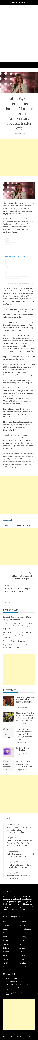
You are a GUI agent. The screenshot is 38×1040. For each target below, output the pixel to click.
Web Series (7, 967)
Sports (5, 955)
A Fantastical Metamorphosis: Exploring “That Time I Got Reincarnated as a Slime (19, 843)
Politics (6, 948)
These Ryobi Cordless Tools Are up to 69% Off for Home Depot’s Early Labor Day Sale (18, 625)
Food (5, 937)
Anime (5, 922)
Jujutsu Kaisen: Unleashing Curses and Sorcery (18, 876)
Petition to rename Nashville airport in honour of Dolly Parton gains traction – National (19, 634)
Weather (22, 963)
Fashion (6, 933)
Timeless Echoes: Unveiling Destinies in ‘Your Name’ (19, 866)
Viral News (20, 1037)
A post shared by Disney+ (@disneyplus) (20, 283)
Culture (22, 925)
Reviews (6, 952)
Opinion (22, 944)
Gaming (22, 937)
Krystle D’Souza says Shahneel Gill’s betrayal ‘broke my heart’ (25, 700)
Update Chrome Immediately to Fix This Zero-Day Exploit (17, 588)
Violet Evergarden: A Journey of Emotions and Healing (20, 855)
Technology (24, 955)
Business (22, 922)
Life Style (23, 940)
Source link (7, 520)
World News (24, 967)
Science (22, 952)
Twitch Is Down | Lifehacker (14, 641)
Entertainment (18, 525)
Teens (5, 959)
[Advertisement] (19, 36)
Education (7, 929)
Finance (22, 933)
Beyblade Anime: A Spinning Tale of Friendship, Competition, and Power (19, 830)
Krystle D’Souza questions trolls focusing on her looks (25, 764)
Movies (28, 525)
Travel (22, 959)
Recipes (22, 948)
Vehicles (6, 963)
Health (5, 940)
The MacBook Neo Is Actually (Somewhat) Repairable (21, 575)
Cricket (6, 925)
